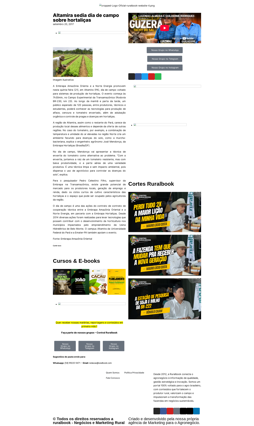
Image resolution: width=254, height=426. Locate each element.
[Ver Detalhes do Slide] (167, 86)
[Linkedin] (196, 411)
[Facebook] (138, 76)
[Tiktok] (176, 411)
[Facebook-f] (163, 411)
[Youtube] (151, 76)
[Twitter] (145, 76)
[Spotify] (158, 76)
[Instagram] (131, 76)
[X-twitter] (190, 411)
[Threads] (183, 411)
